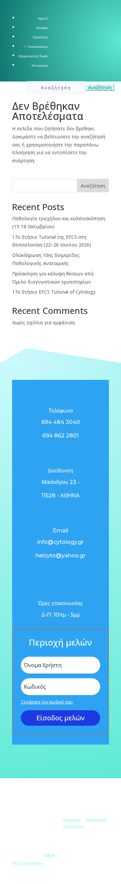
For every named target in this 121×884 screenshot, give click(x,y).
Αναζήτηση (93, 186)
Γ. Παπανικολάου (36, 47)
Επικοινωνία (40, 66)
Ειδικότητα (40, 37)
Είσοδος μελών (60, 717)
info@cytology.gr (60, 542)
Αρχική (43, 19)
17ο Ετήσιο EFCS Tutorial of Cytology (53, 292)
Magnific (71, 820)
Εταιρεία (42, 28)
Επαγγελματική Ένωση (33, 56)
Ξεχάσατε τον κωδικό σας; (47, 702)
